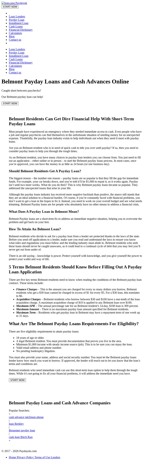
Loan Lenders (17, 16)
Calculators (15, 33)
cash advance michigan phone (26, 417)
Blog (12, 36)
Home (13, 457)
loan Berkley (16, 423)
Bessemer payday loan (22, 430)
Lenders (55, 457)
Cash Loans (16, 26)
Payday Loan (16, 19)
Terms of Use (42, 457)
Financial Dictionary (21, 29)
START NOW (10, 6)
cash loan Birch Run (21, 437)
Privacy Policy (25, 457)
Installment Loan (18, 23)
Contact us (15, 39)
